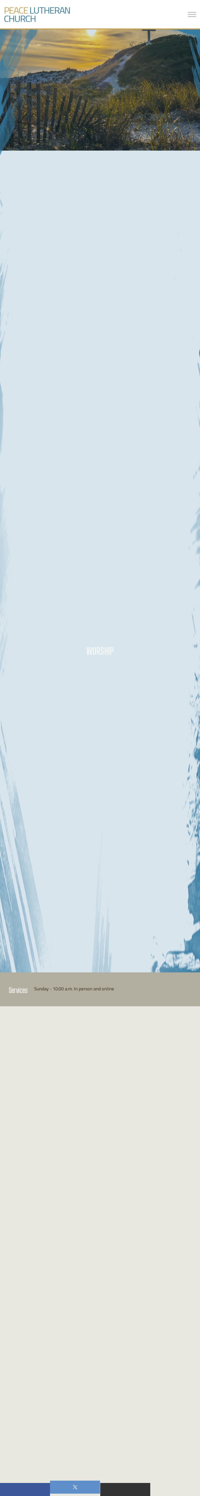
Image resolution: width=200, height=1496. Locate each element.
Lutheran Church (37, 14)
